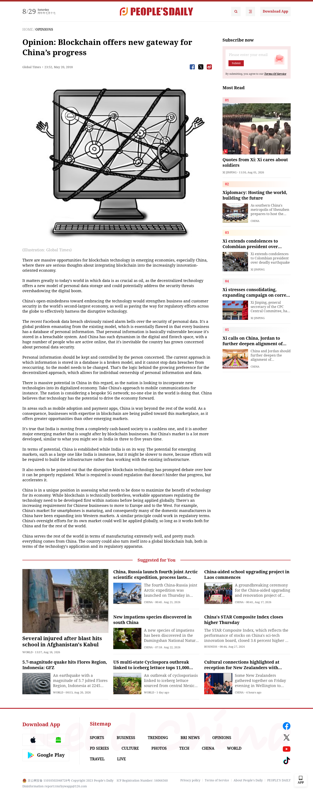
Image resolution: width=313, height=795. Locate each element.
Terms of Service (217, 780)
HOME (27, 29)
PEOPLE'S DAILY (279, 780)
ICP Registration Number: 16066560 (142, 780)
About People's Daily (248, 780)
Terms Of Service (275, 73)
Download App (275, 11)
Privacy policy (190, 780)
